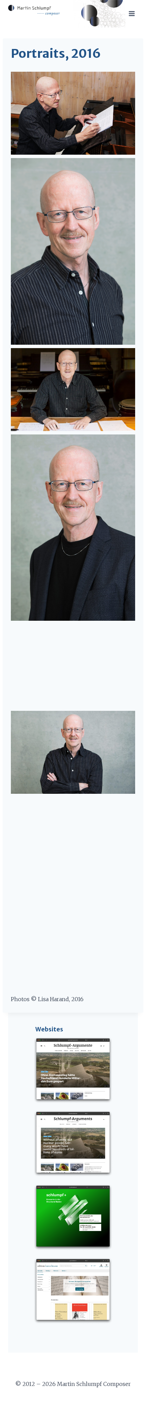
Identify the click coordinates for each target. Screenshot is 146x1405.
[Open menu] (131, 13)
